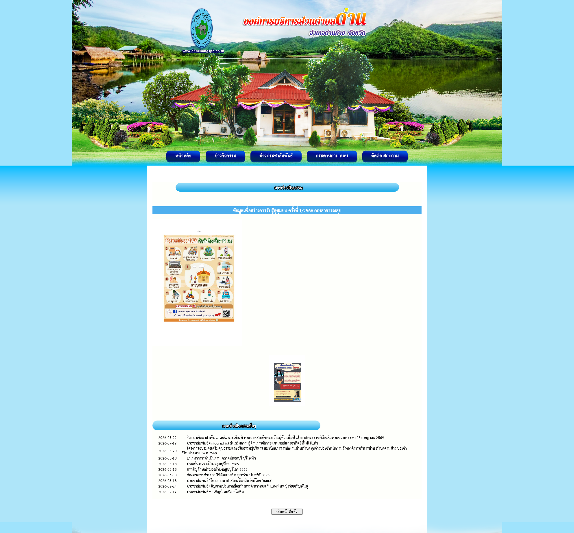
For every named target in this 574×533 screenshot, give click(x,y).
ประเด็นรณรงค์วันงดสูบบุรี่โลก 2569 (213, 463)
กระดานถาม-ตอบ (332, 155)
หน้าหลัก (183, 155)
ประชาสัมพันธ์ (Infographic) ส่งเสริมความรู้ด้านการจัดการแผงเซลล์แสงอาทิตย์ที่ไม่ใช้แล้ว (252, 443)
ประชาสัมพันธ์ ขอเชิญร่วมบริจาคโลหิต (215, 491)
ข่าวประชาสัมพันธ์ (276, 155)
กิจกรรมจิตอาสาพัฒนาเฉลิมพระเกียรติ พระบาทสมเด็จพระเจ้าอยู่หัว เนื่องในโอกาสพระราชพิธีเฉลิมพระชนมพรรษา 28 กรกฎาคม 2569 (285, 437)
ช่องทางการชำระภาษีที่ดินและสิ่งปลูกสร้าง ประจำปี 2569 (228, 475)
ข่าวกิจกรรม (225, 155)
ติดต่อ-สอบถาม (385, 155)
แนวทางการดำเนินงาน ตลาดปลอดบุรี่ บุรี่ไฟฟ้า (221, 458)
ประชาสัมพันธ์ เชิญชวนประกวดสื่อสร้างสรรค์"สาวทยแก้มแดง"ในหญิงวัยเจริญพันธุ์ (247, 486)
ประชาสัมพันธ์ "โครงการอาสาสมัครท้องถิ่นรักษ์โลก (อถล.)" (229, 480)
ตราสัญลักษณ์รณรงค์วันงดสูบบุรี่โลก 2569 (217, 469)
